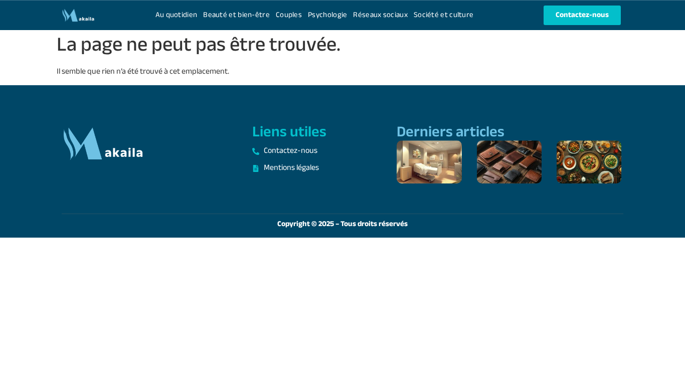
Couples (289, 15)
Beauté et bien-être (236, 15)
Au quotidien (176, 15)
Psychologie (327, 15)
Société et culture (443, 15)
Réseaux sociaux (380, 15)
